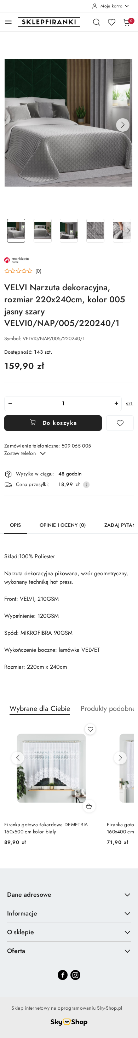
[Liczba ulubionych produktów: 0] (111, 22)
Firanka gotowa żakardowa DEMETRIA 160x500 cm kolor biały (46, 828)
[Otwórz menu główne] (8, 22)
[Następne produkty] (120, 758)
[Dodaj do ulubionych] (120, 423)
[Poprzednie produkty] (17, 758)
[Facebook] (63, 975)
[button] (123, 125)
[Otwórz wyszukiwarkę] (96, 22)
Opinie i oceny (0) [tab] (63, 525)
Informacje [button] (22, 913)
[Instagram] (75, 975)
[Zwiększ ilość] (116, 404)
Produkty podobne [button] (108, 708)
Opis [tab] (15, 525)
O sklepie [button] (20, 932)
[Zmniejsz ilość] (10, 404)
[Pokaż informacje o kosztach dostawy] (86, 485)
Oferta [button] (16, 951)
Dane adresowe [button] (29, 894)
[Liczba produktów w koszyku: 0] (126, 22)
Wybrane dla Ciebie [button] (40, 708)
